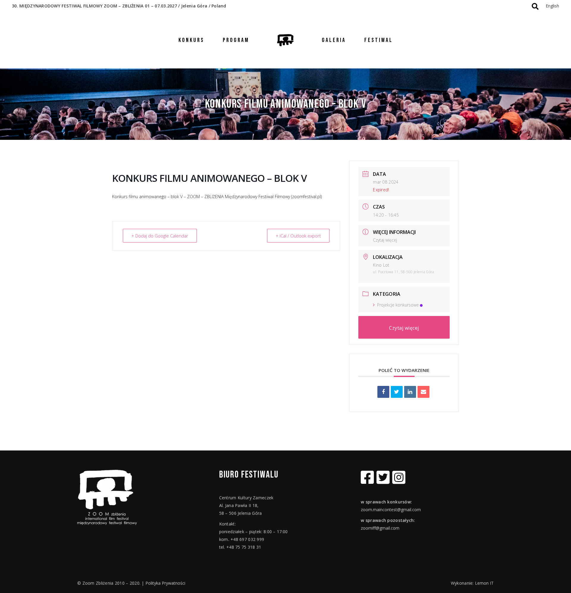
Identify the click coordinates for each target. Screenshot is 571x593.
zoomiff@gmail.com (380, 528)
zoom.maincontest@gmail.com (391, 509)
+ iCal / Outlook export (298, 236)
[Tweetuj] (397, 392)
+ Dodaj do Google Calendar (159, 236)
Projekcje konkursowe (398, 305)
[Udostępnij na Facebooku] (383, 392)
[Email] (423, 392)
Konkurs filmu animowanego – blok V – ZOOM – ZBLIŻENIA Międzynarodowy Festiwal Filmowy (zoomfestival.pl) (217, 196)
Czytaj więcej (385, 240)
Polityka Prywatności (165, 583)
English (552, 6)
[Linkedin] (410, 392)
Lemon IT (484, 583)
